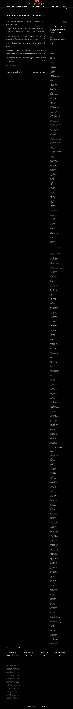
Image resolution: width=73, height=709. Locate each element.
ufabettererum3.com (53, 425)
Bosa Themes (44, 706)
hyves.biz (51, 221)
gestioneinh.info (52, 578)
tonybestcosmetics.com (54, 623)
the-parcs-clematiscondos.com (55, 253)
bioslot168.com (52, 640)
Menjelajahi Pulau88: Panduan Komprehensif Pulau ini (58, 40)
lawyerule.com (52, 171)
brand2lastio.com (53, 128)
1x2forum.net (52, 452)
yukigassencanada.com (54, 515)
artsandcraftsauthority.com (55, 641)
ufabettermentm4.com (54, 426)
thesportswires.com (53, 321)
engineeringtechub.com (54, 336)
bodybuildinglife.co (53, 356)
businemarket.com (53, 312)
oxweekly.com (52, 149)
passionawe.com (53, 399)
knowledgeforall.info (53, 126)
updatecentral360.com (54, 371)
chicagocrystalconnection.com (55, 239)
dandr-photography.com (54, 166)
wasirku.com (52, 176)
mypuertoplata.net (53, 67)
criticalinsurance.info (53, 111)
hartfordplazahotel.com (54, 233)
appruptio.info (52, 243)
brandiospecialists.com (54, 101)
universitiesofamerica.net (54, 77)
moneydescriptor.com (54, 314)
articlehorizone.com (53, 517)
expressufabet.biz (53, 66)
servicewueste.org (53, 81)
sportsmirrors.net (53, 332)
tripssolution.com (53, 513)
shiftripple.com (52, 408)
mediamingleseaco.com (54, 173)
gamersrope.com (53, 276)
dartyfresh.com (52, 479)
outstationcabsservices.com (55, 609)
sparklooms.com (53, 415)
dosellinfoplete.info (53, 202)
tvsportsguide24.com (54, 343)
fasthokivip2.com (53, 304)
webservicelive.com (53, 643)
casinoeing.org (52, 218)
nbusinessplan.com (53, 62)
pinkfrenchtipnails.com (54, 329)
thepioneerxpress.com (54, 68)
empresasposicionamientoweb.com (56, 622)
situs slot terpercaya (16, 669)
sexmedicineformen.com (54, 407)
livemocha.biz (52, 219)
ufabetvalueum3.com (53, 541)
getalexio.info (52, 380)
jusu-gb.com (52, 254)
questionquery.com (53, 162)
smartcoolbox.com (53, 411)
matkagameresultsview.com (55, 107)
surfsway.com (52, 504)
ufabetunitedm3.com (53, 432)
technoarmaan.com (53, 621)
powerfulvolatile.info (53, 205)
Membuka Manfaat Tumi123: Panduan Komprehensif (56, 33)
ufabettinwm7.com (53, 429)
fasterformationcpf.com (54, 289)
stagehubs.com (52, 451)
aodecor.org (52, 214)
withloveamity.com (53, 488)
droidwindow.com (53, 587)
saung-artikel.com (53, 303)
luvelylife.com (52, 146)
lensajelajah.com (53, 473)
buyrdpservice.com (53, 293)
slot (18, 65)
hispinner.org (52, 110)
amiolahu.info (52, 189)
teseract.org (52, 582)
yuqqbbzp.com (52, 518)
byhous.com (52, 232)
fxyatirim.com (52, 491)
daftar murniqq (12, 684)
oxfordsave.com (53, 300)
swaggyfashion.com (53, 160)
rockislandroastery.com (54, 632)
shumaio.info (52, 207)
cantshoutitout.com (53, 65)
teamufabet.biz (52, 71)
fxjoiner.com (52, 626)
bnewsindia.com (52, 593)
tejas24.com (52, 178)
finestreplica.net (53, 557)
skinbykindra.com (53, 627)
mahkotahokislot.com (53, 349)
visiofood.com (52, 586)
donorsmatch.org (53, 215)
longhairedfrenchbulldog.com (55, 309)
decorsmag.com (52, 75)
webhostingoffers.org (54, 495)
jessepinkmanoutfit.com (54, 285)
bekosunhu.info (52, 198)
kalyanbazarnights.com (54, 94)
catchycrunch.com (53, 465)
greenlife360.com (53, 63)
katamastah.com (53, 372)
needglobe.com (52, 397)
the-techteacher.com (53, 616)
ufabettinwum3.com (53, 430)
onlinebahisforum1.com (54, 456)
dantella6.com (52, 90)
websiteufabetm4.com (54, 549)
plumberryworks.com (53, 402)
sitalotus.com (52, 367)
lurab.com (51, 636)
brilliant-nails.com (53, 165)
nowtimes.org (52, 216)
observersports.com (53, 305)
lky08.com (51, 137)
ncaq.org (51, 476)
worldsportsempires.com (54, 370)
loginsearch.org (52, 212)
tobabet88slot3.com (53, 419)
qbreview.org (52, 80)
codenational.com (53, 630)
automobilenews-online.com (55, 617)
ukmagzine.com (52, 281)
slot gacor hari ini (9, 679)
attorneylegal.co (53, 339)
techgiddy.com (52, 269)
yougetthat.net (52, 296)
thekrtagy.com (52, 611)
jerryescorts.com (53, 338)
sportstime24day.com (54, 325)
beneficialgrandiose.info (54, 200)
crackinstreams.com (53, 522)
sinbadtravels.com (53, 280)
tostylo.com (52, 295)
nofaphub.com (52, 467)
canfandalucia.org (53, 605)
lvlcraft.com (52, 508)
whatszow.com (52, 496)
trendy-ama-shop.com (54, 584)
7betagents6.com (53, 519)
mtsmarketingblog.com (54, 174)
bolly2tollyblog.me (53, 228)
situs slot (8, 675)
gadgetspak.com (53, 523)
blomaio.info (52, 201)
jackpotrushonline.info (54, 272)
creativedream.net (53, 131)
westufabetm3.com (53, 441)
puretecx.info (52, 185)
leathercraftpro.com (53, 393)
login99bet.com (52, 454)
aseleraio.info (52, 375)
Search (51, 19)
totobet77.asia (52, 421)
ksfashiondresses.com (54, 363)
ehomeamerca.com (53, 497)
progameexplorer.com (54, 631)
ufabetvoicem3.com (53, 545)
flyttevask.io (52, 230)
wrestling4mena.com (53, 125)
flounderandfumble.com (54, 558)
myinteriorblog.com (53, 591)
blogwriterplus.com (53, 257)
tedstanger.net (52, 566)
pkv (17, 665)
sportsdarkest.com (53, 318)
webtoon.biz (52, 320)
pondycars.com (52, 596)
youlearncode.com (53, 490)
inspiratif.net (52, 54)
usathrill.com (52, 603)
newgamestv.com (53, 330)
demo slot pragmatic (12, 676)
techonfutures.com (53, 598)
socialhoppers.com (53, 130)
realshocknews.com (53, 359)
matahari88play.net (53, 313)
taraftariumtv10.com (53, 161)
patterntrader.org (53, 365)
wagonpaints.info (53, 569)
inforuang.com (52, 143)
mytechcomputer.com (54, 639)
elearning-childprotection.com (55, 124)
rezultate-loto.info (53, 533)
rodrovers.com (52, 512)
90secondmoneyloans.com (54, 509)
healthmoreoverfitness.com (55, 86)
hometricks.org (52, 392)
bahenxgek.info (52, 266)
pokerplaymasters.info (54, 260)
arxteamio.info (52, 379)
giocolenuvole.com (53, 486)
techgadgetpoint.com (53, 341)
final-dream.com (53, 576)
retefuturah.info (52, 560)
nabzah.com (52, 104)
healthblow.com (52, 119)
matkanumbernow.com (54, 84)
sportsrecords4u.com (54, 536)
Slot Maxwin (25, 8)
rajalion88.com (52, 460)
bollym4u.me (52, 227)
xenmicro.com (52, 477)
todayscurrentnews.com (54, 420)
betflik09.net (52, 474)
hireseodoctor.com (53, 526)
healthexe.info (52, 184)
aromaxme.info (52, 193)
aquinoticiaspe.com (53, 308)
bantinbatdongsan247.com (54, 263)
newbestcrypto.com (53, 299)
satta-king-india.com (53, 514)
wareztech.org (52, 282)
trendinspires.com (53, 156)
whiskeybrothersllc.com (54, 442)
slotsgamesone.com (53, 92)
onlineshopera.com (53, 478)
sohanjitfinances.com (53, 412)
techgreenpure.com (53, 500)
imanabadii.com (52, 241)
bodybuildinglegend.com (54, 164)
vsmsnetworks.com (53, 56)
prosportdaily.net (53, 580)
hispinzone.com (52, 93)
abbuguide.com (52, 492)
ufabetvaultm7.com (53, 542)
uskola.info (51, 568)
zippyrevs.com (52, 83)
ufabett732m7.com (53, 585)
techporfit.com (52, 59)
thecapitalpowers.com (54, 417)
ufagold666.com (52, 590)
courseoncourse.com (53, 262)
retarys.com (52, 287)
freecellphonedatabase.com (55, 275)
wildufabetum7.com (53, 443)
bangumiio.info (52, 197)
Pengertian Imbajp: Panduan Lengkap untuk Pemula (57, 37)
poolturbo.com (52, 179)
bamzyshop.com (53, 595)
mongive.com (52, 106)
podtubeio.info (52, 203)
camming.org (52, 459)
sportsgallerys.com (53, 331)
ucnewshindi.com (53, 273)
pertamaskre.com (53, 267)
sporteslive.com (52, 326)
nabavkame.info (52, 236)
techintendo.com (53, 499)
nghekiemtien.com (53, 175)
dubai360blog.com (53, 345)
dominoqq (14, 698)
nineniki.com (52, 99)
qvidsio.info (52, 206)
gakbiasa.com (52, 237)
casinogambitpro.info (53, 259)
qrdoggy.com (52, 357)
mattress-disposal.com (54, 353)
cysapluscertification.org (54, 210)
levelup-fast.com (53, 528)
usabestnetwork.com (53, 284)
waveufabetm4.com (53, 546)
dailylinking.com (52, 483)
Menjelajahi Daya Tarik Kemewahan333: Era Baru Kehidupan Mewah (58, 43)
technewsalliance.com (54, 563)
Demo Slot (18, 8)
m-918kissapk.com (53, 234)
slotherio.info (52, 209)
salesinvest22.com (53, 581)
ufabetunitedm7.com (53, 433)
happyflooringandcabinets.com (55, 354)
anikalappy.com (52, 551)
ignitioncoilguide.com (53, 638)
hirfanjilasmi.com (53, 390)
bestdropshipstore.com (54, 501)
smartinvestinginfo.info (54, 562)
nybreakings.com (53, 608)
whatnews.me (52, 575)
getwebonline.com (53, 134)
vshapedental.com (53, 604)
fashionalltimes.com (53, 618)
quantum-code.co (53, 573)
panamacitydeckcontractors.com (55, 151)
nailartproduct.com (53, 505)
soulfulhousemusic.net (54, 413)
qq (17, 698)
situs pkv (14, 665)
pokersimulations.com (54, 531)
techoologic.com (53, 599)
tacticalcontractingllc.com (54, 416)
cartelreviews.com (53, 503)
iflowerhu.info (52, 238)
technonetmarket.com (54, 564)
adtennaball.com (53, 103)
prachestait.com (52, 180)
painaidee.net (52, 317)
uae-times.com (52, 52)
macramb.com (52, 147)
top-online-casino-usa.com (54, 95)
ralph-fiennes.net (53, 138)
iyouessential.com (53, 487)
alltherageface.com (53, 629)
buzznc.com (52, 625)
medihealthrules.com (53, 602)
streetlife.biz (52, 220)
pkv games (15, 691)
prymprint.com (52, 383)
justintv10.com (52, 170)
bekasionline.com (53, 61)
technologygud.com (53, 358)
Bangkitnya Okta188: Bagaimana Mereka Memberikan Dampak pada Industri (15, 72)
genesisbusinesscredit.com (55, 142)
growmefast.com (53, 348)
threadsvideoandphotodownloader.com (57, 268)
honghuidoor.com (53, 97)
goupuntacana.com (53, 461)
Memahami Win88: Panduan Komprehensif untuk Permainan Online (57, 30)
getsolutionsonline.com (54, 108)
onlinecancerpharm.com (54, 350)
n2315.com (52, 133)
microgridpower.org (53, 394)
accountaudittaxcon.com (54, 381)
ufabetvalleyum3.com (53, 438)
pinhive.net (52, 224)
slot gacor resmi (16, 678)
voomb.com (52, 340)
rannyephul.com (52, 157)
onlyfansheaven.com (53, 135)
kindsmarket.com (53, 144)
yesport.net (52, 294)
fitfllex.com (52, 140)
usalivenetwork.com (53, 271)
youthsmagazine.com (53, 316)
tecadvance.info (52, 187)
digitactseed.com (53, 506)
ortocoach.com (52, 398)
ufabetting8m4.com (53, 539)
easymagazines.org (53, 389)
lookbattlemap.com (53, 291)
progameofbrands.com (54, 79)
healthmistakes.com (53, 362)
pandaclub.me (52, 229)
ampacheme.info (53, 191)
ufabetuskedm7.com (53, 434)
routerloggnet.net (53, 89)
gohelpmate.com (53, 120)
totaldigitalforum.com (53, 620)
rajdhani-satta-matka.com (54, 121)
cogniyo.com (52, 388)
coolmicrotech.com (53, 613)
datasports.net (52, 334)
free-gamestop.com (53, 278)
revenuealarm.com (53, 635)
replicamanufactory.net (54, 532)
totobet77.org (52, 423)
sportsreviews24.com (54, 344)
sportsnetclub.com (53, 298)
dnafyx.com (52, 485)
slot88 (19, 673)
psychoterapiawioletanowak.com (56, 403)
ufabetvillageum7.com (54, 544)
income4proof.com (53, 470)
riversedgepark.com (53, 463)
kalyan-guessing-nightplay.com (55, 113)
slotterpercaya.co (53, 410)
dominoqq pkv (10, 666)
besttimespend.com (53, 385)
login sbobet (11, 697)
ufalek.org (51, 352)
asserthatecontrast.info (54, 194)
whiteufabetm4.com (53, 550)
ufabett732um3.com (53, 567)
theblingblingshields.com (54, 327)
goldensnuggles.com (53, 290)
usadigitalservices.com (54, 129)
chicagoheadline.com (53, 458)
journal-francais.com (53, 169)
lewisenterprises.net (53, 481)
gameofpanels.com (53, 115)
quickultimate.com (53, 404)
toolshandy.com (52, 153)
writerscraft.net (52, 122)
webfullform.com (53, 72)
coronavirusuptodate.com (54, 521)
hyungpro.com (52, 322)
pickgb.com (52, 361)
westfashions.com (53, 152)
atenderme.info (52, 196)
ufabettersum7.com (53, 428)
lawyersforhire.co (53, 311)
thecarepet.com (52, 255)
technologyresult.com (54, 494)
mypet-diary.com (53, 148)
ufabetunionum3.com (53, 540)
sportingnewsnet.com (54, 323)
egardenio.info (52, 377)
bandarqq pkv (9, 671)
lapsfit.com (52, 527)
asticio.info (51, 376)
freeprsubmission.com (54, 589)
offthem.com (52, 57)
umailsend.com (52, 286)
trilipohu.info (52, 242)
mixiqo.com (52, 395)
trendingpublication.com (54, 424)
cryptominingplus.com (54, 307)
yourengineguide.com (53, 607)
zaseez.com (52, 464)
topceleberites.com (53, 537)
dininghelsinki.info (53, 553)
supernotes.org (52, 368)
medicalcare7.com (53, 102)
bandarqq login (17, 685)
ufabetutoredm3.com (53, 435)
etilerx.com (52, 555)
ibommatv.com (52, 58)
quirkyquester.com (53, 406)
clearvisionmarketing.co (54, 572)
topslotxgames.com (53, 88)
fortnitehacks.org (53, 211)
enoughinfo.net (52, 223)
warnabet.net (52, 225)
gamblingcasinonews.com (54, 76)
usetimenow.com (53, 117)
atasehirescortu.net (53, 335)
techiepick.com (52, 594)
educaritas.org (52, 472)
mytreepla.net (52, 530)
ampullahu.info (52, 192)
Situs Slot (12, 8)
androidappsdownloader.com (55, 116)
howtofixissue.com (53, 70)
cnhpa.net (51, 366)
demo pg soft (15, 671)
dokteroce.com (52, 167)
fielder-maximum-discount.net (55, 139)
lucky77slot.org (52, 347)
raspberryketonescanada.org (55, 600)
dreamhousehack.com (54, 614)
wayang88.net (52, 548)
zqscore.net (52, 374)
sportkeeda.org (52, 384)
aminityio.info (52, 188)
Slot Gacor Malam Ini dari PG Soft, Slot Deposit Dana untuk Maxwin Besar (36, 6)
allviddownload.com (53, 74)
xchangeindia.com (53, 612)
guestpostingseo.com (54, 258)
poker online (9, 688)
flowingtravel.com (53, 98)
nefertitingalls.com (53, 468)
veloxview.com (52, 439)
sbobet (16, 697)
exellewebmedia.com (53, 277)
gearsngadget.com (53, 524)
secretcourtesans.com (54, 455)
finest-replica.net (53, 577)
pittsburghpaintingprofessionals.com (56, 401)
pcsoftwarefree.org (53, 482)
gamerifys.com (52, 53)
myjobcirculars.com (53, 85)
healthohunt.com (53, 559)
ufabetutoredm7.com (53, 437)
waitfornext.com (53, 571)
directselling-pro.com (53, 634)
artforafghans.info (53, 182)
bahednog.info (52, 264)
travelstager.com (53, 155)
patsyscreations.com (53, 469)
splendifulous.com (53, 535)
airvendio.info (52, 183)
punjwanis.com (52, 251)
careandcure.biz (52, 386)
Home (7, 8)
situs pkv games (9, 665)
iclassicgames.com (53, 302)
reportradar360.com (53, 158)
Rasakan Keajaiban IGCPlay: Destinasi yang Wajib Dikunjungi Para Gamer (36, 72)
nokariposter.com (53, 112)
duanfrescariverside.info (54, 554)
